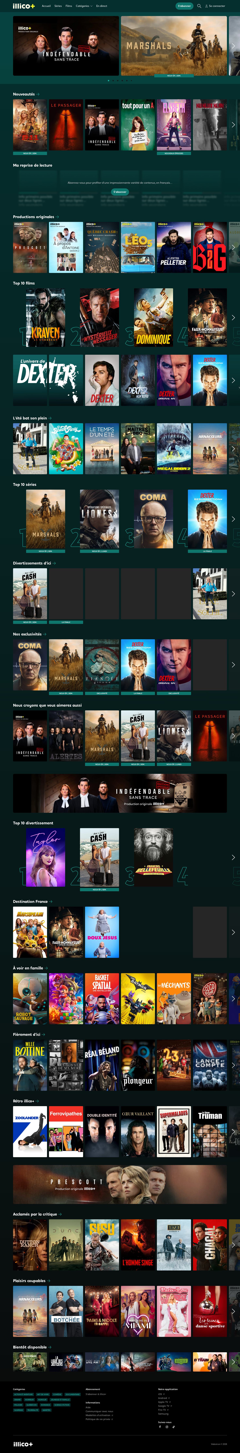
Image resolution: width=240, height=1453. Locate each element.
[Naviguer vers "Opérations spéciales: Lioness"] (93, 521)
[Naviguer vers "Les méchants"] (174, 998)
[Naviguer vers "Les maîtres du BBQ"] (138, 448)
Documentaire (73, 1394)
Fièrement (26, 1034)
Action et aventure (23, 1394)
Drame (17, 1400)
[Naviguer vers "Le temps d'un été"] (102, 448)
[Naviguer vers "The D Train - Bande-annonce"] (210, 1362)
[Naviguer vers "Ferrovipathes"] (66, 1131)
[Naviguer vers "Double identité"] (102, 1131)
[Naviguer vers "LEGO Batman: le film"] (138, 998)
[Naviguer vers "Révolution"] (102, 596)
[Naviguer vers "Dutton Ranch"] (30, 1244)
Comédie (57, 1394)
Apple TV (163, 1402)
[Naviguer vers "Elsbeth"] (174, 127)
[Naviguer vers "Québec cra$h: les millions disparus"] (102, 247)
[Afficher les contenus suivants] (233, 46)
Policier (18, 1405)
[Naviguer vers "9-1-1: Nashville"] (30, 127)
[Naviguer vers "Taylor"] (39, 859)
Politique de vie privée (98, 1419)
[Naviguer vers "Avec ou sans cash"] (30, 596)
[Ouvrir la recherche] (199, 6)
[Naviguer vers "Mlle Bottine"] (30, 1065)
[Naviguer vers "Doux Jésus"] (102, 932)
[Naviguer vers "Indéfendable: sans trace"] (66, 46)
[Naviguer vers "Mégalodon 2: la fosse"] (174, 448)
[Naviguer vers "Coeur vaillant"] (138, 1131)
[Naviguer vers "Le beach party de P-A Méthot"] (66, 448)
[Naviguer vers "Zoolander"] (30, 1131)
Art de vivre (43, 1394)
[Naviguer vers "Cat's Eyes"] (138, 932)
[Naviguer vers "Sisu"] (102, 1244)
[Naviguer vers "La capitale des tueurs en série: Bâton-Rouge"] (201, 859)
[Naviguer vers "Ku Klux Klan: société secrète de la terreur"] (210, 127)
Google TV (163, 1406)
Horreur (29, 1400)
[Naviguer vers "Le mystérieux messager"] (93, 317)
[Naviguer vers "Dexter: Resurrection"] (201, 521)
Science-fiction (62, 1405)
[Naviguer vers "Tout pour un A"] (138, 127)
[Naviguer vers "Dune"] (66, 1244)
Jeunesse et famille (60, 1400)
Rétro (23, 1101)
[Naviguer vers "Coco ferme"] (210, 998)
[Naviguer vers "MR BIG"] (210, 247)
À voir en (28, 968)
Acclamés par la (35, 1214)
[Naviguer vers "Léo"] (138, 247)
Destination (30, 901)
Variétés (46, 1410)
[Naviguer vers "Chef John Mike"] (174, 596)
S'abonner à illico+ (96, 1394)
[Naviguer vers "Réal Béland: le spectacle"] (102, 1065)
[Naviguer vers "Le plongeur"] (138, 1065)
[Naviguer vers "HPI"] (210, 932)
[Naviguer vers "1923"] (174, 1244)
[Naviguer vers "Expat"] (138, 596)
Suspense (18, 1410)
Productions (33, 216)
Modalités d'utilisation (98, 1415)
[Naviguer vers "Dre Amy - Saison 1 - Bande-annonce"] (102, 1362)
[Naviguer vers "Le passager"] (66, 127)
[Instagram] (167, 1427)
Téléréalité (32, 1410)
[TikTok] (174, 1427)
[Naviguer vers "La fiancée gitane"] (102, 667)
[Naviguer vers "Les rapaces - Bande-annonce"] (30, 1362)
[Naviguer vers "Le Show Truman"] (210, 1131)
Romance (45, 1405)
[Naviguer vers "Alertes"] (66, 738)
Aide (88, 1407)
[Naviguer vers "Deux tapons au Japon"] (66, 596)
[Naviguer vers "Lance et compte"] (210, 1065)
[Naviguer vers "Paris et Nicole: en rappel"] (102, 1311)
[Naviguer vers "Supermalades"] (174, 1131)
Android (162, 1398)
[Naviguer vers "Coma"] (147, 521)
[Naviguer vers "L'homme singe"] (138, 1244)
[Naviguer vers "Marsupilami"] (30, 932)
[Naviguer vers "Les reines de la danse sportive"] (210, 1311)
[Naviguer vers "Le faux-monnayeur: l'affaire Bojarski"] (201, 317)
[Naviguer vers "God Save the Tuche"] (174, 932)
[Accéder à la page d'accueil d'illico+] (23, 1444)
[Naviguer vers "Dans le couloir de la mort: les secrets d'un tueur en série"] (210, 667)
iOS (160, 1394)
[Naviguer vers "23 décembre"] (174, 1065)
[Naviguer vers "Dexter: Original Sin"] (174, 667)
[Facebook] (160, 1427)
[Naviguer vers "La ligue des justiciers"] (66, 1362)
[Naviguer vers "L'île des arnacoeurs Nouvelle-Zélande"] (210, 448)
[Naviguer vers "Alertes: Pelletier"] (174, 247)
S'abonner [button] (184, 6)
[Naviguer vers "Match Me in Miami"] (138, 1311)
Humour (42, 1400)
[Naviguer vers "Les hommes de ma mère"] (66, 1065)
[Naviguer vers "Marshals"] (174, 46)
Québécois (32, 1405)
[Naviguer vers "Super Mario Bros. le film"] (66, 998)
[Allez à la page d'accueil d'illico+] (24, 6)
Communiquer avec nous (99, 1411)
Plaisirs (29, 1280)
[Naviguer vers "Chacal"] (210, 1244)
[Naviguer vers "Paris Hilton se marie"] (174, 1311)
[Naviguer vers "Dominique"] (147, 317)
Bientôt (30, 1347)
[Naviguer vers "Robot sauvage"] (30, 998)
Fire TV (162, 1410)
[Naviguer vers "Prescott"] (30, 247)
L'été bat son (30, 418)
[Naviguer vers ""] (102, 381)
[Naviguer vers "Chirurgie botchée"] (66, 1311)
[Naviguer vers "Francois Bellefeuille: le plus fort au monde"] (147, 859)
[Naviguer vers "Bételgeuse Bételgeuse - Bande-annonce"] (174, 1362)
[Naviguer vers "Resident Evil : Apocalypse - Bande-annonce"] (138, 1362)
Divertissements (32, 563)
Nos (27, 634)
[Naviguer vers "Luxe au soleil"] (30, 448)
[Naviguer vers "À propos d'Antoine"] (66, 247)
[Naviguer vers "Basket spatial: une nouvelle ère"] (102, 998)
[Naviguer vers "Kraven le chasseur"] (39, 317)
